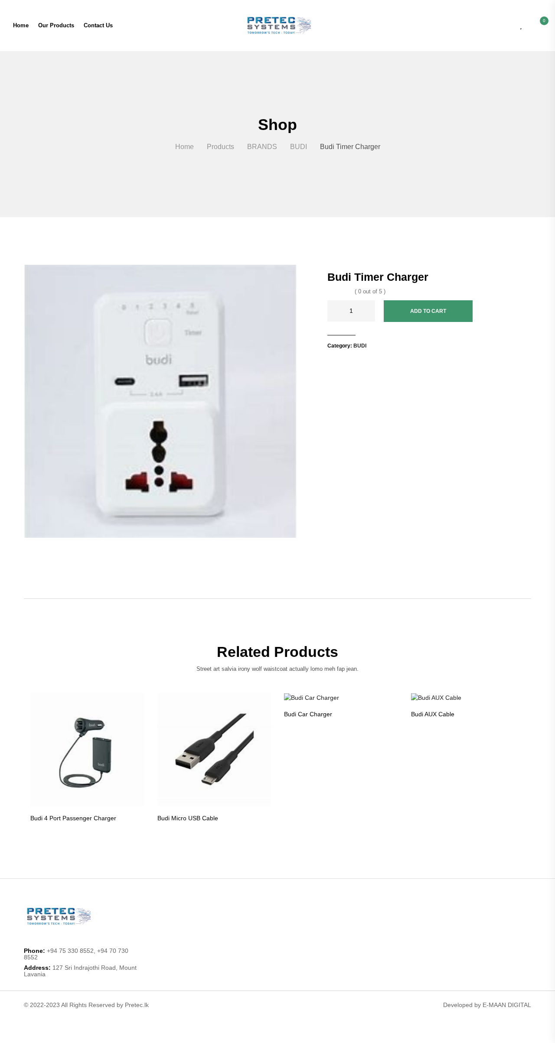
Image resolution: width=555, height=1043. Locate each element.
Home (21, 25)
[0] (539, 25)
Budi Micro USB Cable (187, 818)
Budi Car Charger (308, 714)
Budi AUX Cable (432, 714)
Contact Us (98, 25)
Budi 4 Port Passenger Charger (73, 818)
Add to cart (428, 311)
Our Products (56, 25)
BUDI (359, 346)
